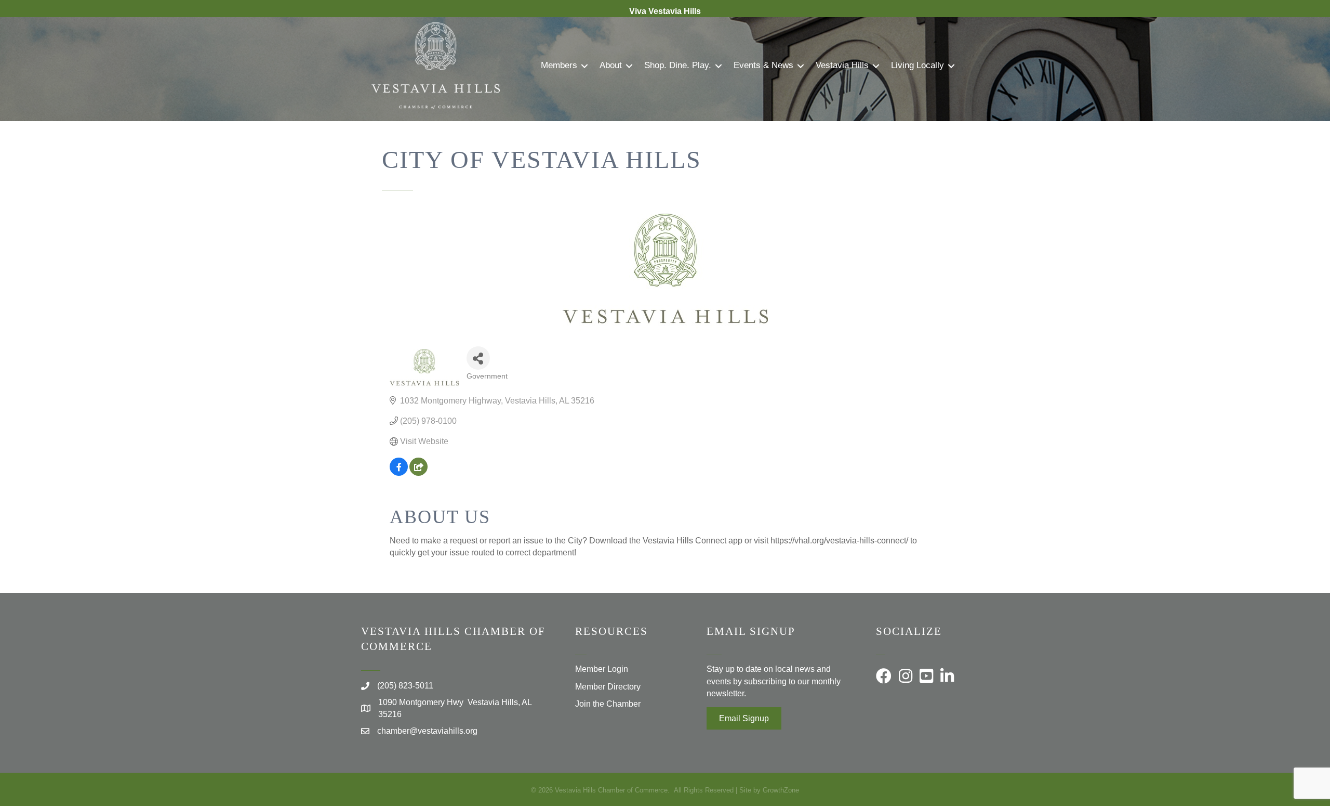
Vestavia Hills (842, 65)
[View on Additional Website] (418, 473)
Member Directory (608, 686)
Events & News (763, 65)
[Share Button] (478, 358)
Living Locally (917, 65)
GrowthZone (781, 790)
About (611, 65)
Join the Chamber (608, 703)
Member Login (601, 669)
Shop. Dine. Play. (677, 65)
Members (559, 65)
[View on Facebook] (399, 473)
